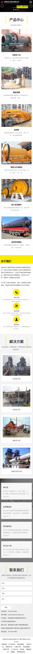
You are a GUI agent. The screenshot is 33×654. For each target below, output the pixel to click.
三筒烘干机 (17, 647)
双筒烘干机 (4, 30)
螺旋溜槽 (3, 68)
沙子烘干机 (14, 649)
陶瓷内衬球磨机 (5, 142)
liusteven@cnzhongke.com (16, 615)
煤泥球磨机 (20, 644)
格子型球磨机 (5, 180)
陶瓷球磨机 (26, 647)
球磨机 (13, 652)
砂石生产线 (4, 542)
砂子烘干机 (11, 644)
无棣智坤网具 (21, 652)
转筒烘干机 (9, 647)
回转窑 (22, 649)
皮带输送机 (4, 503)
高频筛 (3, 105)
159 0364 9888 (12, 611)
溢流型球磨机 (5, 217)
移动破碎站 (4, 523)
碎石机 (3, 484)
